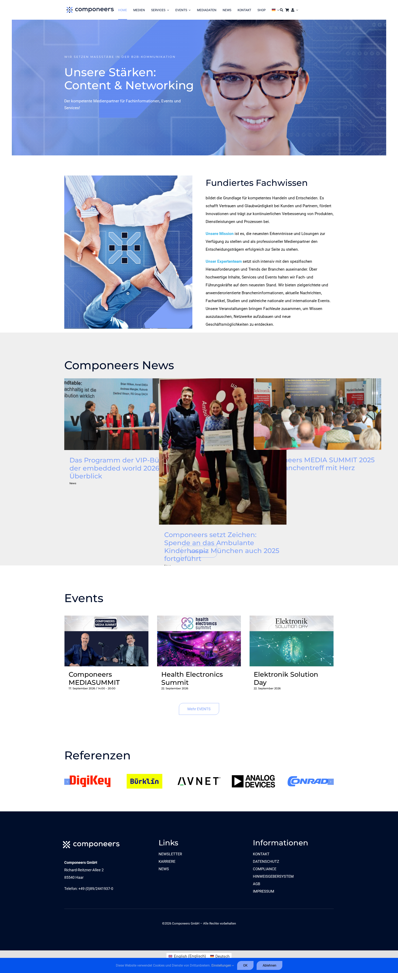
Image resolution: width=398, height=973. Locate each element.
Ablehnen (269, 965)
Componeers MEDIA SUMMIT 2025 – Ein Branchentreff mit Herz (317, 414)
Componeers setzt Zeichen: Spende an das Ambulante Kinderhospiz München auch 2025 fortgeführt (222, 451)
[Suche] (281, 10)
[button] (67, 782)
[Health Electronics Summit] (199, 619)
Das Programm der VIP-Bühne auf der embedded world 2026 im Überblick (127, 414)
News (72, 483)
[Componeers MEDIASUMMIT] (106, 619)
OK (245, 965)
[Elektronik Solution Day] (292, 619)
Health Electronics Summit (192, 678)
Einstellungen (221, 965)
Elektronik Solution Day (286, 678)
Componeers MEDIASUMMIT (94, 678)
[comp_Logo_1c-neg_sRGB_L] (91, 840)
